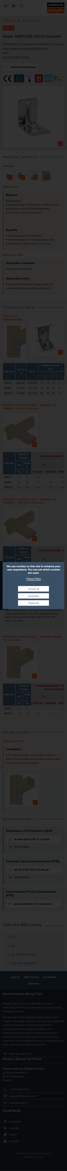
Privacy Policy (33, 578)
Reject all (33, 603)
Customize (33, 596)
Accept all (33, 588)
